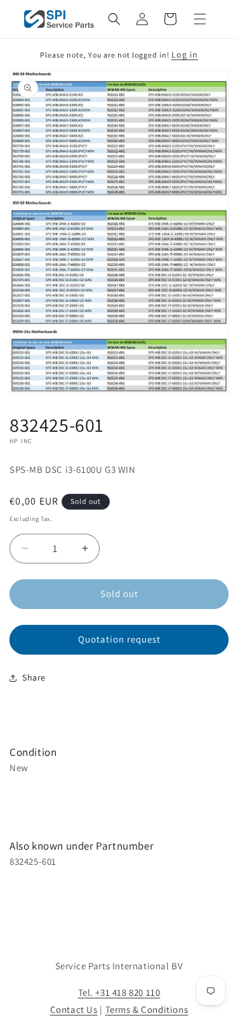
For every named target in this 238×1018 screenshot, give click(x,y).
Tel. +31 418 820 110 (119, 992)
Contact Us (74, 1009)
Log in (184, 54)
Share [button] (34, 677)
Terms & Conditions (146, 1009)
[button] (114, 19)
